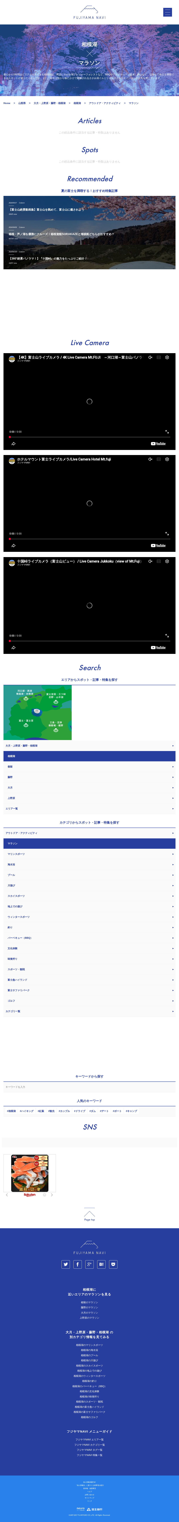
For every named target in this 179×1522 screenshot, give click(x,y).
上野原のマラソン (89, 1317)
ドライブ (80, 1111)
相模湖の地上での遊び (89, 1370)
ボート (118, 1111)
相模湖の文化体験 (89, 1391)
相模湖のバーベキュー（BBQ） (89, 1386)
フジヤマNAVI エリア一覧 (90, 1439)
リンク (89, 1501)
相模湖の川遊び (89, 1360)
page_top (89, 1214)
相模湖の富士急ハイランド (89, 1406)
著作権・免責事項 (89, 1488)
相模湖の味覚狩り (89, 1396)
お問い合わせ (89, 1495)
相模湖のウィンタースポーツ (89, 1376)
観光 (52, 1111)
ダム (93, 1111)
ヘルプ (89, 1491)
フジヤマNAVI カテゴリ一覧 (89, 1444)
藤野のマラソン (89, 1307)
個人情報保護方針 (89, 1482)
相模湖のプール (89, 1355)
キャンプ (132, 1111)
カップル (65, 1111)
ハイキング (27, 1111)
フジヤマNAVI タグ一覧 (89, 1449)
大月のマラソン (89, 1312)
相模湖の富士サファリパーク (89, 1412)
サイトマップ (89, 1498)
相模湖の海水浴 (89, 1350)
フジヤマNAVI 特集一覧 (89, 1455)
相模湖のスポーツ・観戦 (89, 1401)
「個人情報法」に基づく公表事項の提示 (89, 1485)
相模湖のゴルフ (89, 1417)
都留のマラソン (89, 1302)
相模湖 (12, 1111)
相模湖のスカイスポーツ (89, 1365)
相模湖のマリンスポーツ (89, 1345)
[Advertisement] (89, 304)
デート (105, 1111)
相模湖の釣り (89, 1381)
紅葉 (41, 1111)
